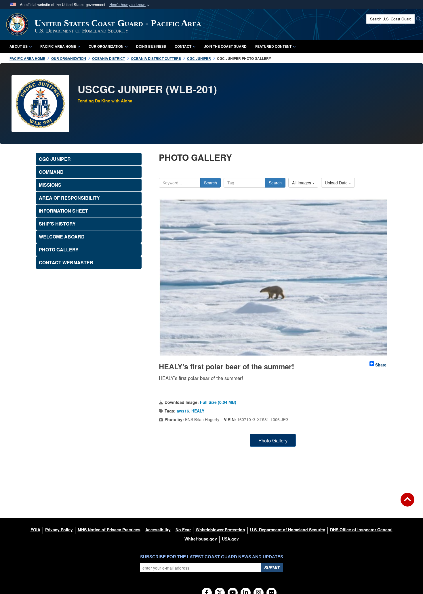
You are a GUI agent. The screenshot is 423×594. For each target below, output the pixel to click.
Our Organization (106, 46)
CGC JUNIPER (55, 159)
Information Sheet (63, 210)
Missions (50, 185)
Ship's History (57, 223)
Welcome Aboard (62, 236)
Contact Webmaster (66, 262)
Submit (272, 567)
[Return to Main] (407, 503)
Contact (183, 46)
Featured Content (273, 46)
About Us (18, 46)
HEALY (197, 411)
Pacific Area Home (58, 46)
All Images (302, 183)
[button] (130, 5)
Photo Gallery (272, 440)
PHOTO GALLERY (59, 249)
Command (51, 172)
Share (380, 365)
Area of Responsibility (69, 197)
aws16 (183, 411)
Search (210, 183)
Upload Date (337, 183)
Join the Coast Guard (225, 46)
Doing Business (151, 46)
